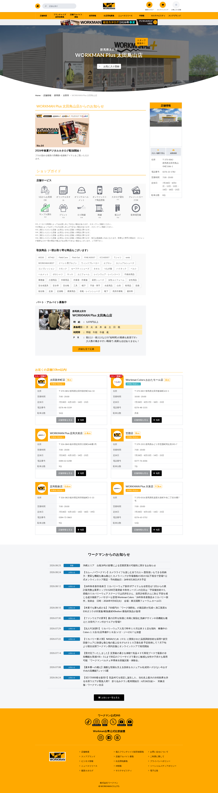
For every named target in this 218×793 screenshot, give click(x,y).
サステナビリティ (124, 770)
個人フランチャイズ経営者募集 (130, 752)
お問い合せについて (159, 752)
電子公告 (154, 770)
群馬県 (57, 95)
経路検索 (173, 153)
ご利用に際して (157, 756)
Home (37, 95)
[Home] (37, 6)
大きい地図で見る (158, 153)
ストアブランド (88, 756)
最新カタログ (87, 770)
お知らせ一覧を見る (110, 697)
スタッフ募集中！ (141, 41)
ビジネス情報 (87, 761)
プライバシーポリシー (160, 761)
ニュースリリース (89, 766)
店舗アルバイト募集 (125, 756)
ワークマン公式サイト (109, 6)
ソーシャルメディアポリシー (163, 766)
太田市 (66, 95)
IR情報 (119, 766)
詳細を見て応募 (86, 349)
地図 (82, 420)
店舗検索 (85, 752)
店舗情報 (47, 95)
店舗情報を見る (65, 420)
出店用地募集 (122, 761)
